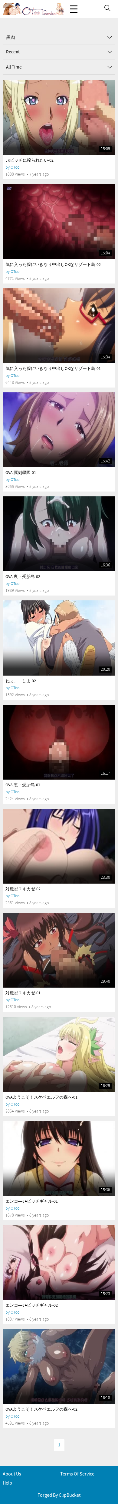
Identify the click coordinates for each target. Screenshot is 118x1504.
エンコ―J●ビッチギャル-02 (31, 1305)
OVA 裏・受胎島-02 (22, 576)
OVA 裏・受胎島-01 (22, 785)
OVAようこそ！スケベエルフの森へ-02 (41, 1409)
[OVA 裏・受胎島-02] (59, 533)
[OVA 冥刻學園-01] (59, 429)
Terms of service (77, 1474)
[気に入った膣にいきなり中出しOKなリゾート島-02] (59, 221)
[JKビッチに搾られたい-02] (59, 117)
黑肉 (10, 38)
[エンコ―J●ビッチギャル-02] (59, 1262)
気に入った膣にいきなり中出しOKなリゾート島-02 (53, 264)
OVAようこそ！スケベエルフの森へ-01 (41, 1097)
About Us (12, 1474)
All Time (14, 67)
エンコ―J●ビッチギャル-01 (31, 1201)
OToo (15, 167)
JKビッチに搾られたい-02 (29, 160)
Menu (74, 9)
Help (7, 1483)
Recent (13, 52)
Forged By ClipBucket (59, 1495)
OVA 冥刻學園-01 (20, 472)
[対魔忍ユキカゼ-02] (59, 846)
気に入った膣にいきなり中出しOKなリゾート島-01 (53, 368)
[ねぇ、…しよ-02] (59, 637)
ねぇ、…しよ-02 (20, 681)
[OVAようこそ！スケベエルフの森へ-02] (59, 1366)
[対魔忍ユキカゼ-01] (59, 950)
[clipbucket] (33, 9)
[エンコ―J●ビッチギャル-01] (59, 1158)
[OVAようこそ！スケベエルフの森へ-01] (59, 1054)
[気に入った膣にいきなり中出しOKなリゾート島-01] (59, 325)
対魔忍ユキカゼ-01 (23, 993)
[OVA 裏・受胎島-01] (59, 742)
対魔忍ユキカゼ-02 (23, 889)
